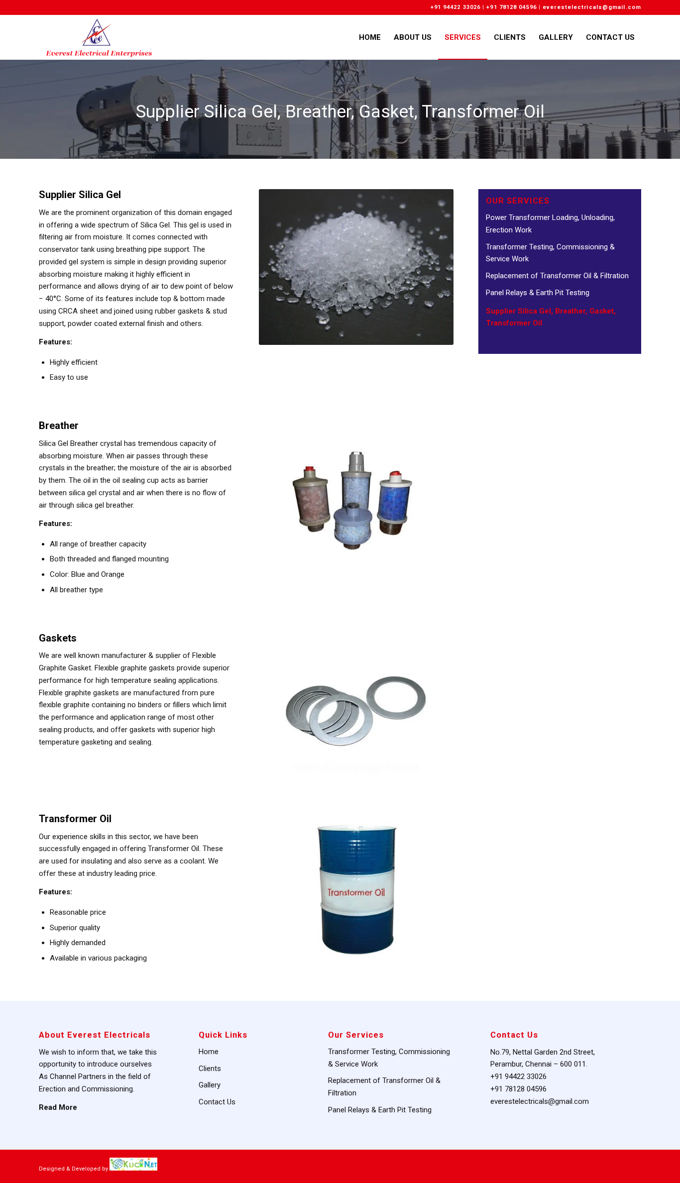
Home (209, 1051)
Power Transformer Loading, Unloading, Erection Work (550, 223)
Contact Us (217, 1101)
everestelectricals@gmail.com (592, 7)
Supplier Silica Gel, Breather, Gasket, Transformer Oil (340, 112)
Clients (210, 1068)
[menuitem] (369, 37)
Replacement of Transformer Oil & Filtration (557, 275)
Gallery (210, 1084)
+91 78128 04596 (511, 7)
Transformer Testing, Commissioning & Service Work (550, 253)
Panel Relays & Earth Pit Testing (537, 292)
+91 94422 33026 (456, 7)
